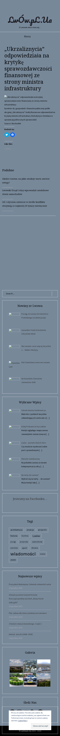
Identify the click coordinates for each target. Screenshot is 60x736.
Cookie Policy (23, 720)
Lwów (36, 535)
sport (24, 548)
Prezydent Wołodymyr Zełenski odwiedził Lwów (30, 584)
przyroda (24, 542)
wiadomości (23, 554)
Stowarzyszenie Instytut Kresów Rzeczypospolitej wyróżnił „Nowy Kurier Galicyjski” (26, 599)
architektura (16, 530)
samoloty (14, 548)
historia (13, 536)
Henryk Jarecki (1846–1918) (21, 634)
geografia (42, 530)
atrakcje (30, 530)
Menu (27, 36)
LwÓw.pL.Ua (30, 19)
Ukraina (34, 548)
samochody (37, 542)
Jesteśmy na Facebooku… (30, 499)
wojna (42, 554)
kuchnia (25, 536)
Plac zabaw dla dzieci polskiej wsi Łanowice (28, 613)
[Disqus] (30, 252)
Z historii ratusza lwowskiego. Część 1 (25, 623)
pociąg (13, 542)
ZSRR (13, 560)
